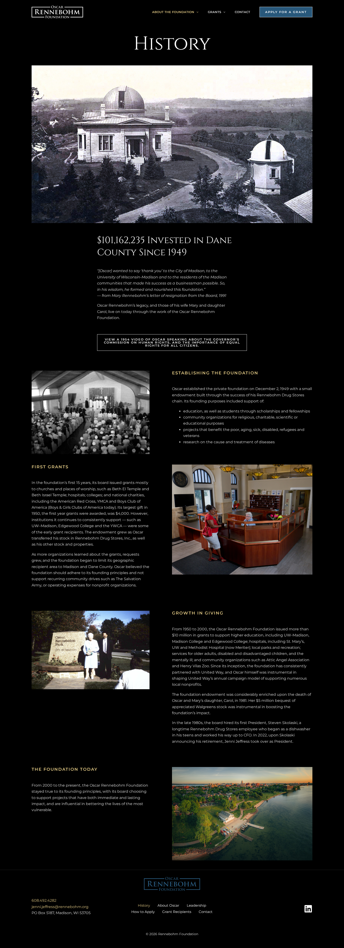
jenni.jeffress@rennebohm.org (60, 907)
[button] (196, 12)
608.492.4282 (44, 900)
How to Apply (143, 911)
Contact (242, 12)
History (144, 905)
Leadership (196, 905)
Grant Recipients (176, 911)
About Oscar (168, 905)
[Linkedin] (308, 909)
